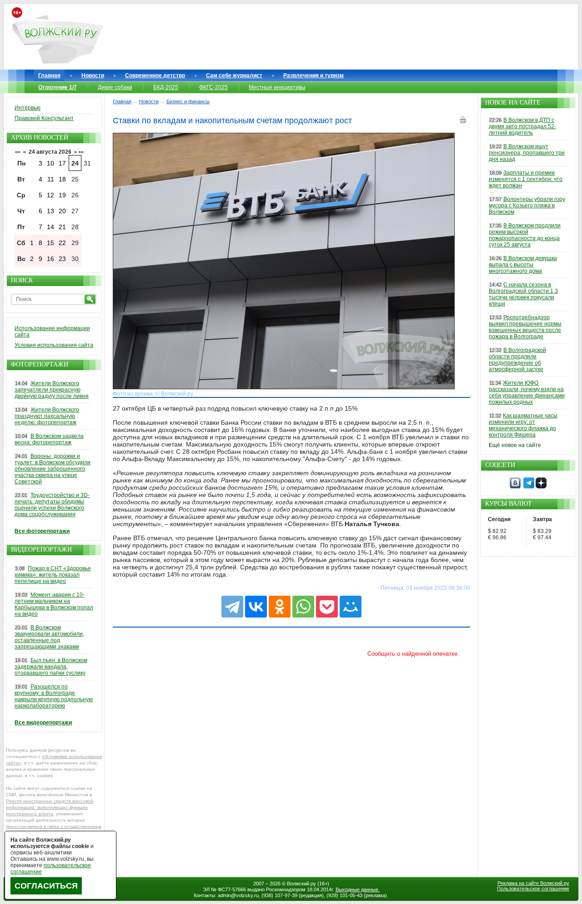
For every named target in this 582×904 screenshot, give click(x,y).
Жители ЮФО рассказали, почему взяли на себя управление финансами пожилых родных (527, 392)
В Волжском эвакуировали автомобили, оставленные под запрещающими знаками (49, 637)
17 (62, 163)
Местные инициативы (277, 87)
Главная (49, 75)
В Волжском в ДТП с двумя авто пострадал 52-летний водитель (522, 126)
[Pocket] (327, 607)
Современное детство (155, 75)
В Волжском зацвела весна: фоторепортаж (49, 439)
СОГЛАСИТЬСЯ (46, 885)
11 (50, 179)
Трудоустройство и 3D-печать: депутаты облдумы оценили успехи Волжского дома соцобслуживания (52, 504)
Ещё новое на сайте (515, 445)
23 (62, 258)
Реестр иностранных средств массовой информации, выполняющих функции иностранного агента (49, 807)
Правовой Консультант (44, 118)
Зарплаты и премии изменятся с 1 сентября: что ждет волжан (525, 179)
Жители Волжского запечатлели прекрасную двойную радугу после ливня (52, 389)
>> (81, 152)
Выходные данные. (358, 889)
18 (62, 179)
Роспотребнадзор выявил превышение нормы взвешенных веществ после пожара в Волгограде (525, 327)
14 (50, 227)
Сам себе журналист (234, 75)
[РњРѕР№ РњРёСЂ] (350, 607)
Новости (92, 75)
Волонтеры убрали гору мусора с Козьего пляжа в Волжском (527, 205)
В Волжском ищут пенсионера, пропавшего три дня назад (527, 152)
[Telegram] (232, 607)
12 (50, 195)
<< (17, 152)
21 (62, 227)
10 (50, 163)
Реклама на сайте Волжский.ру (533, 883)
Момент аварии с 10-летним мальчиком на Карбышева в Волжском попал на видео (54, 604)
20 (62, 211)
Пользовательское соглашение (533, 888)
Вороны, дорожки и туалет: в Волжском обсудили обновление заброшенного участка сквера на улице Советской (52, 469)
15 (50, 242)
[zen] (541, 486)
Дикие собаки (115, 87)
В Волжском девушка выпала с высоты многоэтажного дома (523, 264)
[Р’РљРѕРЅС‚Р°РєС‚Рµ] (256, 607)
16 (50, 258)
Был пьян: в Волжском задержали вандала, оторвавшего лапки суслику (51, 666)
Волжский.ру (301, 883)
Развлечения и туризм (313, 75)
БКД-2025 (165, 87)
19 (62, 195)
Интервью (27, 108)
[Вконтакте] (515, 486)
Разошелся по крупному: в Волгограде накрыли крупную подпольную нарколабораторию (54, 696)
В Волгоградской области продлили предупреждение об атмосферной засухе (517, 359)
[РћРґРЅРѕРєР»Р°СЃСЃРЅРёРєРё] (280, 607)
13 (50, 211)
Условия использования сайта (54, 345)
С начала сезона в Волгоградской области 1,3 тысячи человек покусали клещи (523, 294)
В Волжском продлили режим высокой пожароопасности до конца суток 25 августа (525, 235)
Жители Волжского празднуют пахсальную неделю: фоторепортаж (47, 416)
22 (62, 242)
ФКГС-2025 (213, 87)
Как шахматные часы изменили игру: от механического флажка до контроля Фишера (523, 425)
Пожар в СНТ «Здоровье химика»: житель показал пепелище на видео (53, 574)
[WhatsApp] (303, 607)
